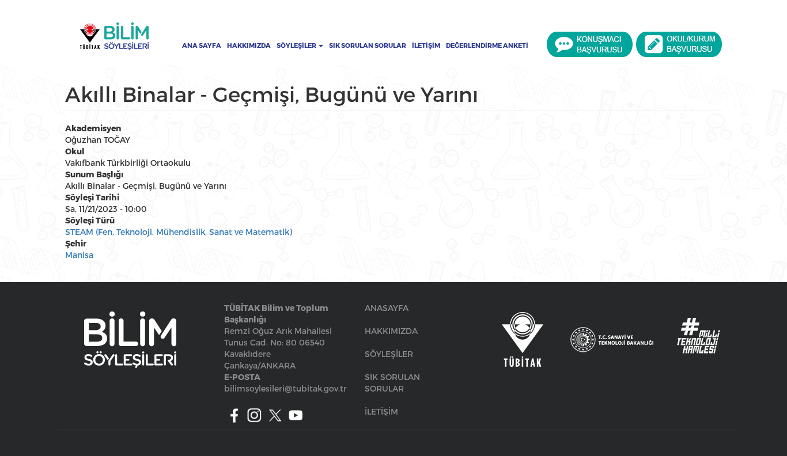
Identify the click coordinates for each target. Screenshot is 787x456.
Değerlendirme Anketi (487, 45)
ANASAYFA (386, 308)
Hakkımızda (249, 45)
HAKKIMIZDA (391, 331)
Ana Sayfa (201, 45)
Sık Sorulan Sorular (367, 45)
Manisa (79, 255)
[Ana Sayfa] (114, 36)
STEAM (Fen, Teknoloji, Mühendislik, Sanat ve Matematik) (178, 232)
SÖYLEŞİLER (389, 354)
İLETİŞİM (381, 411)
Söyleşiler (297, 45)
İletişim (426, 45)
